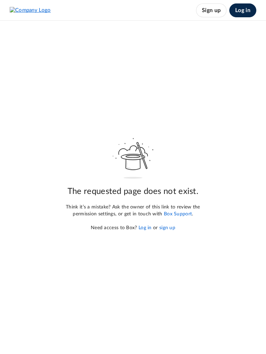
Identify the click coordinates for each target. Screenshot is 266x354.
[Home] (30, 10)
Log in (242, 10)
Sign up (211, 10)
